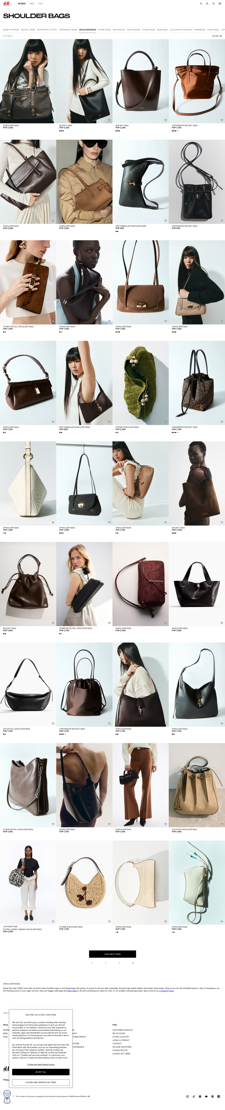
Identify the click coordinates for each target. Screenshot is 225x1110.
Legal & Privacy (121, 1040)
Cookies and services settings (41, 1082)
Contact (117, 1043)
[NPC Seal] (7, 1096)
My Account (119, 1033)
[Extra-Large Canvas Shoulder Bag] (28, 883)
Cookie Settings (121, 1054)
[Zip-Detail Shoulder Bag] (28, 685)
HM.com (7, 1013)
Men (32, 3)
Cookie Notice (120, 1050)
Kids (40, 3)
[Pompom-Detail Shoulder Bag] (84, 584)
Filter (215, 36)
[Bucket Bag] (84, 81)
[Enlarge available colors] (61, 130)
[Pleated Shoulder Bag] (197, 785)
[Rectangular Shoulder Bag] (141, 182)
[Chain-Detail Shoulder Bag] (28, 785)
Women (22, 3)
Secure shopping (122, 1047)
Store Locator (121, 1037)
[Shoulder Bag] (28, 81)
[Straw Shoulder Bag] (141, 383)
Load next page (112, 954)
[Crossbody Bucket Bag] (197, 81)
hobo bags (72, 991)
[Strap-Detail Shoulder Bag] (28, 282)
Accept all (41, 1072)
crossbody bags (166, 991)
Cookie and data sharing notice (41, 1064)
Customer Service (123, 1030)
